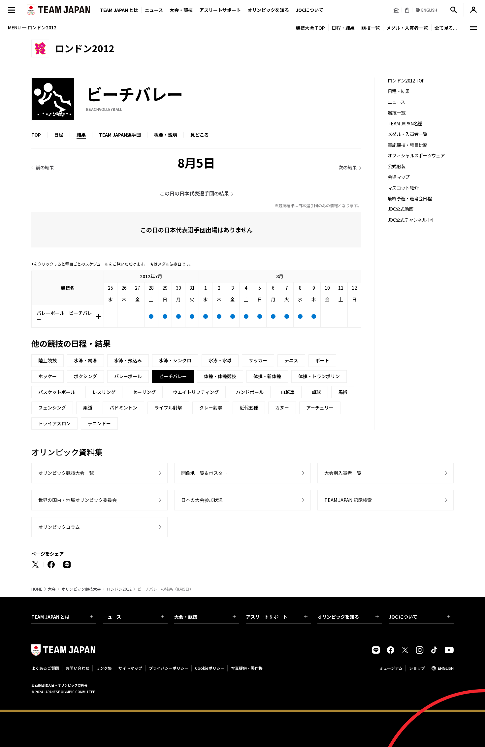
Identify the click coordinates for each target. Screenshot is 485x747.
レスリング (103, 392)
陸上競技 (47, 360)
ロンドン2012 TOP (406, 81)
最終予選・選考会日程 (410, 198)
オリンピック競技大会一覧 (66, 473)
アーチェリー (320, 407)
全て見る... (446, 27)
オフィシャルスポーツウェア (416, 155)
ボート (322, 360)
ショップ (417, 668)
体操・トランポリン (319, 376)
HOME (36, 589)
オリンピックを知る (268, 10)
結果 (81, 134)
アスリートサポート (220, 10)
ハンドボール (250, 392)
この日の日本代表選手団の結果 (194, 193)
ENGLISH (446, 668)
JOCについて (309, 10)
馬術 (342, 392)
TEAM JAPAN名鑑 (405, 123)
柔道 (87, 407)
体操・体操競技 (220, 376)
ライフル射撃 (168, 407)
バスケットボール (56, 392)
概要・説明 (165, 134)
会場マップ (399, 177)
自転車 (288, 392)
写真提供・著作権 (247, 668)
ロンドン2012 (119, 589)
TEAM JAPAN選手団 (120, 134)
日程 (58, 134)
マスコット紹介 (403, 188)
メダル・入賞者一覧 (407, 27)
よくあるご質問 (45, 668)
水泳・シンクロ (175, 360)
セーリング (144, 392)
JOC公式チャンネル (407, 220)
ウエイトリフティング (196, 392)
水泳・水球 (220, 360)
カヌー (282, 407)
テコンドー (99, 423)
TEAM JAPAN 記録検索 (348, 500)
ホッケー (47, 376)
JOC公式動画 (400, 209)
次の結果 (348, 167)
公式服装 (396, 166)
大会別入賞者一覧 (342, 473)
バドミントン (123, 407)
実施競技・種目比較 (407, 145)
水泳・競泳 (85, 360)
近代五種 (249, 407)
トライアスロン (54, 423)
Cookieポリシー (209, 668)
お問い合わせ (77, 668)
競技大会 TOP (310, 27)
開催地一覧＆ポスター (204, 473)
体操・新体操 (267, 376)
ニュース (154, 10)
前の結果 (45, 167)
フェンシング (52, 407)
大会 (52, 589)
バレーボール (128, 376)
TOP (36, 134)
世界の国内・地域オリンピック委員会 (77, 500)
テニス (291, 360)
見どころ (199, 134)
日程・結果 (343, 27)
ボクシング (85, 376)
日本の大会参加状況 (202, 500)
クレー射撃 (210, 407)
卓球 (316, 392)
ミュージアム (391, 668)
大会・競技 (185, 616)
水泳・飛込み (128, 360)
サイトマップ (130, 668)
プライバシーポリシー (168, 668)
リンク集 (104, 668)
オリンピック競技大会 (81, 589)
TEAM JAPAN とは (50, 616)
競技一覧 (370, 27)
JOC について (403, 616)
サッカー (258, 360)
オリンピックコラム (59, 527)
